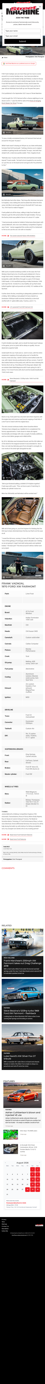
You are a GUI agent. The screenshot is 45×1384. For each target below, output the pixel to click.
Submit (22, 41)
